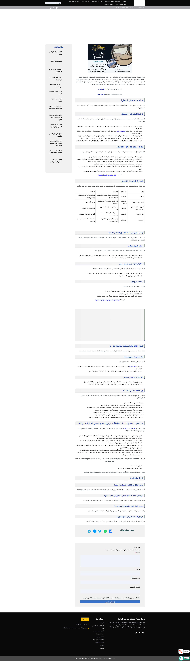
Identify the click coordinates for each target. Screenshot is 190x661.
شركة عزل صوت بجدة (74, 1)
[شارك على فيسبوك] (110, 531)
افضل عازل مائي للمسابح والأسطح (55, 135)
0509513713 (102, 89)
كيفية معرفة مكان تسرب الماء (55, 53)
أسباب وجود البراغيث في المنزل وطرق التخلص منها (55, 107)
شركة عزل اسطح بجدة (97, 1)
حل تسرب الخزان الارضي (56, 61)
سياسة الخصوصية (100, 642)
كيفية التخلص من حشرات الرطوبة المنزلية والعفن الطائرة (55, 117)
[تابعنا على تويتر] (54, 7)
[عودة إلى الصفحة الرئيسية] (187, 24)
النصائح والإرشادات (108, 4)
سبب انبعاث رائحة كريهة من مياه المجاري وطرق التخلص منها (56, 143)
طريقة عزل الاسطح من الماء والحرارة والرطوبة (107, 300)
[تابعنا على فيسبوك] (57, 7)
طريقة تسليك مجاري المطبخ (57, 100)
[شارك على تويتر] (100, 531)
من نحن (102, 648)
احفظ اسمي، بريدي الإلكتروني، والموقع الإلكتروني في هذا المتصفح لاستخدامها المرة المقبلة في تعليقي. (111, 598)
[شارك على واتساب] (105, 531)
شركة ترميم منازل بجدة (121, 4)
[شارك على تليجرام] (89, 531)
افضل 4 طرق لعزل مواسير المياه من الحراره (55, 161)
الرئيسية (124, 1)
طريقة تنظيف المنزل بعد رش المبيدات (56, 78)
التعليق (137, 552)
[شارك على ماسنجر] (95, 531)
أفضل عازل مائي (121, 131)
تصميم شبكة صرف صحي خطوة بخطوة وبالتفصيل (55, 151)
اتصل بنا (102, 645)
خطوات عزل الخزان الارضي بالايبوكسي (55, 70)
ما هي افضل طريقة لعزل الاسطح (107, 175)
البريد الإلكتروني (135, 578)
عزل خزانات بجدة (85, 1)
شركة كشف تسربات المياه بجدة (112, 1)
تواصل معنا (85, 619)
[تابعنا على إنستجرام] (51, 7)
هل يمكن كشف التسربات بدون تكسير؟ (55, 86)
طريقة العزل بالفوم (134, 366)
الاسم (138, 569)
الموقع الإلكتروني (135, 587)
